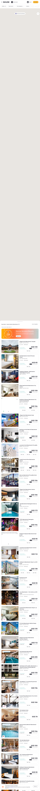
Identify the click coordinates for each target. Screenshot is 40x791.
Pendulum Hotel (20, 582)
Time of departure (19, 6)
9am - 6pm (28, 676)
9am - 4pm (33, 602)
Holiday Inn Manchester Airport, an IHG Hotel (20, 567)
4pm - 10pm (33, 410)
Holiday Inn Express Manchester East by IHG (20, 538)
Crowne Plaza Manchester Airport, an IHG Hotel (20, 613)
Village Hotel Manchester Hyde (20, 420)
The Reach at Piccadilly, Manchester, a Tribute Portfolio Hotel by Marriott (20, 671)
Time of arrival (11, 6)
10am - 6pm (24, 440)
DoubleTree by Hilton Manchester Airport (20, 465)
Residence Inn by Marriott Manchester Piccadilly (20, 435)
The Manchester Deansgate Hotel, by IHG (20, 509)
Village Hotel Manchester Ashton (20, 494)
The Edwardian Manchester (20, 656)
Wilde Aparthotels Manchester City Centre (20, 390)
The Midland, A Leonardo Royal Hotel (20, 686)
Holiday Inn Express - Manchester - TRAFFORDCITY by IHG (20, 376)
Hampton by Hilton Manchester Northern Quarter (20, 642)
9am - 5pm (23, 410)
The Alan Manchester (20, 745)
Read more (18, 336)
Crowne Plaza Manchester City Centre (20, 700)
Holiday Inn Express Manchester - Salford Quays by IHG (20, 772)
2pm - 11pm (33, 618)
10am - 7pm (34, 470)
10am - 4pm (28, 380)
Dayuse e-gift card (11, 787)
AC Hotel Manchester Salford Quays (20, 628)
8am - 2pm (22, 454)
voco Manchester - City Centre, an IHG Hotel (20, 597)
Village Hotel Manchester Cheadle (20, 346)
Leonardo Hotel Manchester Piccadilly (20, 450)
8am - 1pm (23, 602)
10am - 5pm (28, 350)
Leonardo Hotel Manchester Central (20, 552)
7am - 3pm (22, 572)
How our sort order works (6, 327)
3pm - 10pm (34, 572)
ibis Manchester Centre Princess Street (20, 361)
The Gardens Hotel (20, 715)
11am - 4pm (28, 542)
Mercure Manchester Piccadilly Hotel (20, 480)
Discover (35, 786)
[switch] (36, 6)
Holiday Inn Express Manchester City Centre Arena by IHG (20, 405)
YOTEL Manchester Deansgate (20, 524)
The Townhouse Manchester (20, 758)
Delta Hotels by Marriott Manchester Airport (20, 730)
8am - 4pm (22, 470)
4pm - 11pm (34, 454)
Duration (27, 6)
